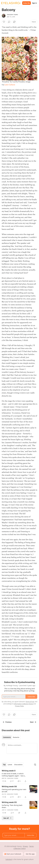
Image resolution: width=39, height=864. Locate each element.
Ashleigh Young (12, 14)
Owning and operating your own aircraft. (14, 790)
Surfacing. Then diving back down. (12, 806)
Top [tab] (4, 765)
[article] (19, 775)
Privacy (25, 846)
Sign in (34, 3)
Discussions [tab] (18, 765)
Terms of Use (30, 702)
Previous (8, 722)
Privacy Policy (19, 706)
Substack (9, 859)
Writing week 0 (8, 771)
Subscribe (26, 3)
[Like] (4, 22)
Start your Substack (13, 854)
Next (32, 722)
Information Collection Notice (23, 704)
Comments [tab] (7, 737)
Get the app (30, 854)
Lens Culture (9, 84)
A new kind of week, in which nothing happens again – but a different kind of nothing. (13, 774)
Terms (31, 846)
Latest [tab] (10, 765)
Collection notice (20, 848)
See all (6, 818)
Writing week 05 (9, 802)
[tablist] (11, 737)
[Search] (35, 764)
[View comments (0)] (9, 22)
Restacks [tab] (16, 737)
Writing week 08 (9, 786)
